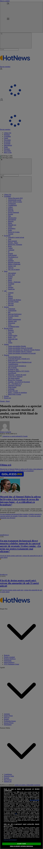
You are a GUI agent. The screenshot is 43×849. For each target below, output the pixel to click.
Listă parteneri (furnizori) (10, 839)
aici (16, 813)
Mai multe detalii (34, 800)
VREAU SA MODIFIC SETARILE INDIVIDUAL (21, 846)
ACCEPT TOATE (21, 843)
